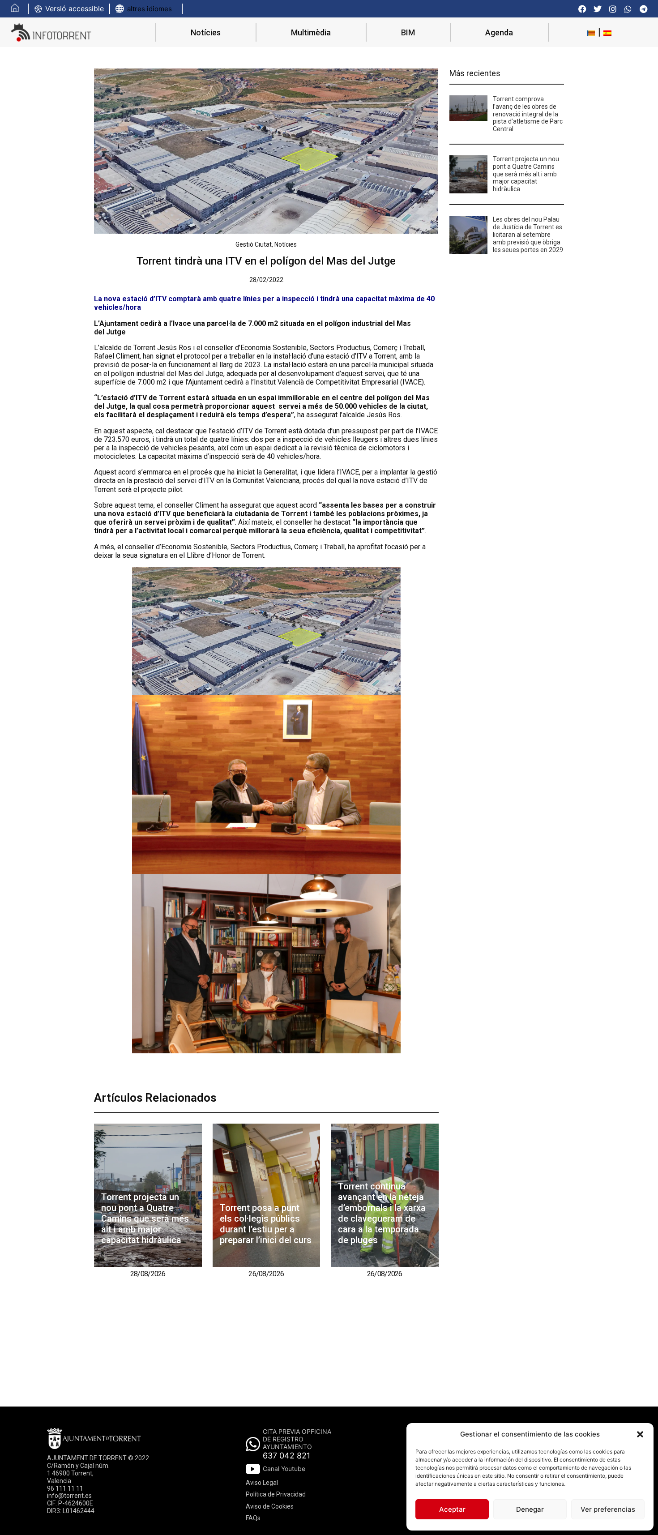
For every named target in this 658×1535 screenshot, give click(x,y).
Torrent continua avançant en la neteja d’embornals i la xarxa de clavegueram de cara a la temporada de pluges (382, 1213)
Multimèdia (311, 32)
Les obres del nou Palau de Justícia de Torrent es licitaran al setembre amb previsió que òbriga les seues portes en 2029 (528, 234)
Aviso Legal (262, 1482)
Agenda (499, 32)
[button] (640, 1434)
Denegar (530, 1509)
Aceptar (452, 1509)
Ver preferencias (608, 1509)
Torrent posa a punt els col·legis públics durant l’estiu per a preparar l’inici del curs (266, 1223)
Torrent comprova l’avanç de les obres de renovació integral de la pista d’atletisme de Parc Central (528, 114)
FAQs (253, 1518)
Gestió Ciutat (253, 244)
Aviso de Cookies (270, 1506)
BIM (408, 32)
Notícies (206, 32)
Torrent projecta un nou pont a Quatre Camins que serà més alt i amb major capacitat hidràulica (145, 1218)
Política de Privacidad (276, 1494)
